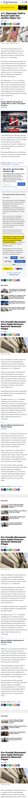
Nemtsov (19, 486)
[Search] (24, 2)
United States (15, 164)
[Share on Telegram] (7, 24)
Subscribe (21, 184)
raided (8, 433)
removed (15, 399)
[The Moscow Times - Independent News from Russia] (10, 2)
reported (8, 57)
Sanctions (14, 163)
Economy (20, 163)
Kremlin (13, 486)
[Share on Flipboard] (16, 24)
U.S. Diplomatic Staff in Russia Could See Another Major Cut (13, 15)
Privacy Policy (15, 186)
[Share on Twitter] (5, 24)
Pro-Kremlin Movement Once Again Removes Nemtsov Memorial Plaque (13, 325)
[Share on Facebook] (2, 24)
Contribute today (22, 7)
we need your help (18, 233)
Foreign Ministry (6, 164)
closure (17, 68)
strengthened (15, 80)
